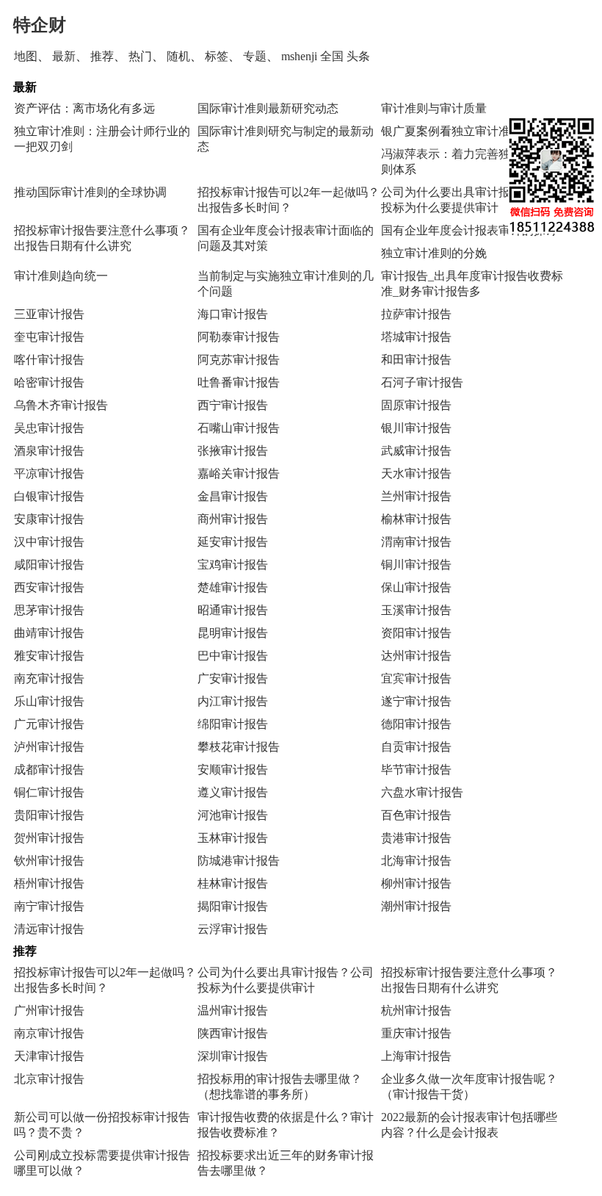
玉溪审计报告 (416, 610)
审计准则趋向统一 (61, 276)
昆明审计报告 (232, 633)
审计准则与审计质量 (434, 108)
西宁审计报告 (232, 405)
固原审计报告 (416, 405)
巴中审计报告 (232, 655)
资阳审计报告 (416, 633)
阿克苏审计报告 (238, 359)
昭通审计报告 (232, 610)
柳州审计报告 (416, 883)
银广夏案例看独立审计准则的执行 (469, 131)
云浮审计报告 (232, 929)
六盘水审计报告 (422, 792)
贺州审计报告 (49, 838)
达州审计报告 (416, 655)
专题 (254, 56)
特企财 (39, 25)
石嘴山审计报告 (238, 428)
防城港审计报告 (238, 860)
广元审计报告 (49, 724)
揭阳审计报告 (232, 906)
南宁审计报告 (49, 906)
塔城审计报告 (416, 337)
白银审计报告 (49, 496)
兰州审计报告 (416, 496)
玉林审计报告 (232, 838)
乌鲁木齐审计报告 (61, 405)
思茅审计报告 (49, 610)
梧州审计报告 (49, 883)
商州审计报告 (232, 519)
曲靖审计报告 (49, 633)
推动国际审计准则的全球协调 (90, 192)
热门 (140, 56)
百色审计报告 (416, 815)
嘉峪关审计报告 (238, 473)
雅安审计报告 (49, 655)
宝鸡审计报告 (232, 564)
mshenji (299, 56)
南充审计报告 (49, 678)
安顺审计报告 (232, 769)
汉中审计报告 (49, 542)
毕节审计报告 (416, 769)
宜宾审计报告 (416, 678)
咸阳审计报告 (49, 564)
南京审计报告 (49, 1033)
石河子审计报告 (422, 382)
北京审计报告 (49, 1079)
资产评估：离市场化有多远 (84, 108)
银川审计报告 (416, 428)
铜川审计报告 (416, 564)
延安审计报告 (232, 542)
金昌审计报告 (232, 496)
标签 (216, 56)
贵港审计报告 (416, 838)
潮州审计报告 (416, 906)
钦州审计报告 (49, 860)
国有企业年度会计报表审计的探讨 (469, 230)
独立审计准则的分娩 (434, 253)
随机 (178, 56)
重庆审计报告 (416, 1033)
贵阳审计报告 (49, 815)
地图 (25, 56)
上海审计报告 (416, 1056)
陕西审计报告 (232, 1033)
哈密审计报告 (49, 382)
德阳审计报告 (416, 724)
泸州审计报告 (49, 747)
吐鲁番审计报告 (238, 382)
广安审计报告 (232, 678)
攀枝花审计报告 (238, 747)
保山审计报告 (416, 587)
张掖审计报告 (232, 450)
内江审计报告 (232, 701)
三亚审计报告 (49, 314)
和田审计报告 (416, 359)
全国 (332, 56)
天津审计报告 (49, 1056)
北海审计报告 (416, 860)
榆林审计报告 (416, 519)
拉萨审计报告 (416, 314)
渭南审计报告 (416, 542)
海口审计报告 (232, 314)
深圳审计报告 (232, 1056)
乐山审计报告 (49, 701)
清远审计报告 (49, 929)
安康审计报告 (49, 519)
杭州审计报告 (416, 1010)
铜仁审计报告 (49, 792)
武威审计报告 (416, 450)
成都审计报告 (49, 769)
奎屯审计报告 (49, 337)
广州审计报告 (49, 1010)
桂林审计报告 (232, 883)
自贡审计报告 (416, 747)
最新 (64, 56)
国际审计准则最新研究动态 (267, 108)
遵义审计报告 (232, 792)
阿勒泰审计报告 (238, 337)
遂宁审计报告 (416, 701)
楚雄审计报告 (232, 587)
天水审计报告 (416, 473)
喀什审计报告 (49, 359)
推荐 (102, 56)
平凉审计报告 (49, 473)
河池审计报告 (232, 815)
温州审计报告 (232, 1010)
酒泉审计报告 (49, 450)
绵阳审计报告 (232, 724)
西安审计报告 (49, 587)
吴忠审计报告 (49, 428)
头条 (358, 56)
